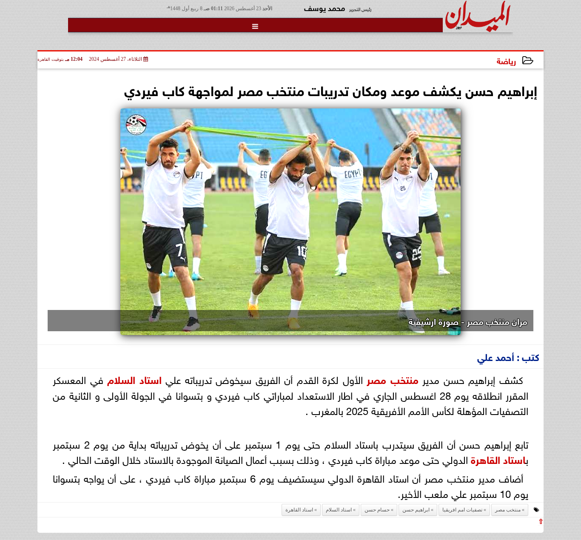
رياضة (506, 60)
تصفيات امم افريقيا (462, 510)
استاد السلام (134, 378)
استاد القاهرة (498, 458)
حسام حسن (377, 510)
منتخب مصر (393, 378)
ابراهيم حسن (416, 510)
